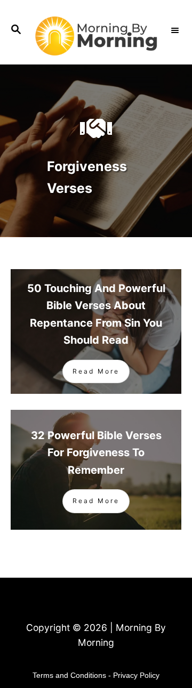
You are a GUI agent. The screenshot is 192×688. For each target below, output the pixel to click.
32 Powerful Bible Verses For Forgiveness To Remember (96, 452)
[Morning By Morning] (96, 36)
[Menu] (176, 30)
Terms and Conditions (69, 675)
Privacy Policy (136, 675)
